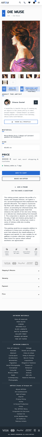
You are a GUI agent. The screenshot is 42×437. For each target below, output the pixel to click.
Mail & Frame (21, 394)
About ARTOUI (21, 389)
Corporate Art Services (21, 411)
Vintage (29, 348)
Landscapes (13, 355)
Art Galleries (21, 419)
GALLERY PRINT (21, 334)
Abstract (13, 353)
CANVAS (21, 324)
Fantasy (28, 370)
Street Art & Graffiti (29, 351)
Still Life (29, 375)
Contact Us (21, 414)
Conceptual (13, 368)
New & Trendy (29, 358)
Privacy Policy (21, 399)
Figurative (13, 363)
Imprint (20, 397)
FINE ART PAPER (21, 339)
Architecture (13, 358)
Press (21, 406)
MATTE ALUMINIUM (21, 331)
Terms (21, 402)
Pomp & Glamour (29, 355)
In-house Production (21, 404)
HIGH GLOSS (21, 322)
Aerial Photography (13, 365)
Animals (29, 373)
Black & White (13, 373)
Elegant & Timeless (29, 363)
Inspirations (29, 360)
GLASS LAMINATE (21, 329)
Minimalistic (13, 360)
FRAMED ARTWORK (21, 336)
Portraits (13, 351)
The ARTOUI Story (21, 409)
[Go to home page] (5, 2)
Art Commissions (21, 392)
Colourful (13, 370)
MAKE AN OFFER (21, 179)
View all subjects (13, 348)
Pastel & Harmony (28, 378)
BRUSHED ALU (21, 327)
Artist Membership (21, 416)
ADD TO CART (21, 173)
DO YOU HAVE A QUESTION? (22, 191)
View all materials (21, 319)
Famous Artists (21, 421)
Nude (13, 375)
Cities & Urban (29, 353)
